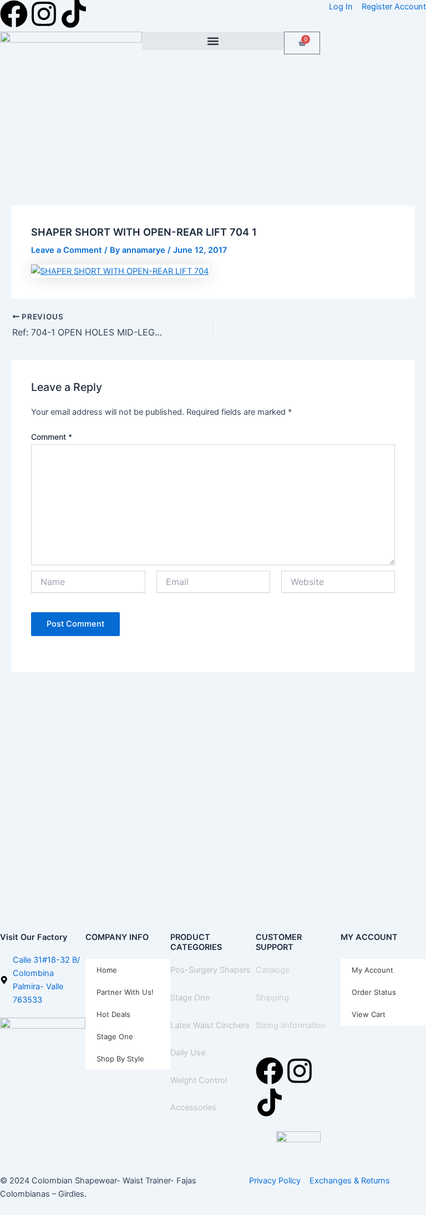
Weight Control (198, 1080)
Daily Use (187, 1053)
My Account (372, 969)
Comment (51, 436)
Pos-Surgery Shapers (210, 970)
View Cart (369, 1014)
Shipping (272, 998)
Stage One (115, 1036)
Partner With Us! (125, 992)
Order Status (374, 992)
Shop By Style (120, 1058)
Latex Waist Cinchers (210, 1025)
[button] (213, 41)
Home (107, 969)
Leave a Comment (66, 250)
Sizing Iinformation (291, 1025)
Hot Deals (113, 1014)
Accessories (193, 1107)
